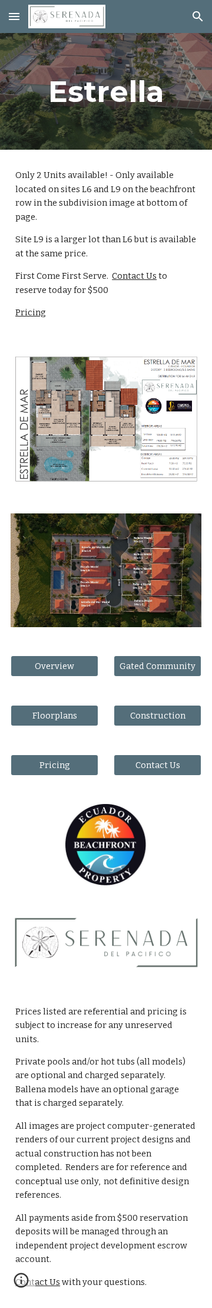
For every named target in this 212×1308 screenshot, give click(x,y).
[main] (106, 91)
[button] (14, 16)
